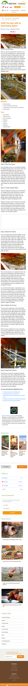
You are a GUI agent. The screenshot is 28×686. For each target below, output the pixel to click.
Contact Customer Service (14, 678)
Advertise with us (14, 676)
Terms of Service (14, 670)
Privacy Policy (14, 668)
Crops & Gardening (16, 18)
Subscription (20, 656)
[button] (25, 442)
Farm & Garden (8, 18)
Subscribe (17, 7)
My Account (5, 10)
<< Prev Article (6, 466)
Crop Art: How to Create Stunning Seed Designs (12, 561)
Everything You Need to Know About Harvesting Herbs (14, 399)
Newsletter (23, 10)
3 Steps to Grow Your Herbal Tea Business (12, 400)
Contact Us (14, 12)
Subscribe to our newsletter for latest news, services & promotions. (11, 501)
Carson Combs (6, 29)
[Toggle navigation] (3, 15)
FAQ (14, 680)
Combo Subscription (14, 10)
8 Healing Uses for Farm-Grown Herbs (11, 393)
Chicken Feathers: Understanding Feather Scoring (12, 539)
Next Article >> (22, 466)
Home (3, 18)
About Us (14, 666)
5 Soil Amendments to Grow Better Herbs (11, 392)
